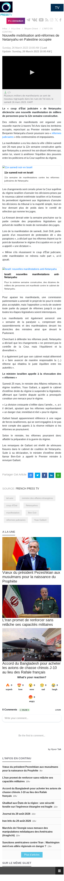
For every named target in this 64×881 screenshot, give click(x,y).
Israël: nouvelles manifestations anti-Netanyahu (31, 276)
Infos (4, 28)
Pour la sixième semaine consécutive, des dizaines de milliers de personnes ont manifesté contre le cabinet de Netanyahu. (31, 285)
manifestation (12, 512)
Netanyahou (32, 505)
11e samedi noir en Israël (18, 172)
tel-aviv (9, 498)
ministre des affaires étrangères (37, 498)
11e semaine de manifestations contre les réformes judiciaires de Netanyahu (31, 179)
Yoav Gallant (40, 520)
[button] (31, 72)
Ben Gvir (32, 512)
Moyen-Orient (31, 28)
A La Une (15, 28)
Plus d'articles (31, 854)
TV (57, 8)
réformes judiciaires (15, 520)
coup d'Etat (11, 505)
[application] (31, 72)
